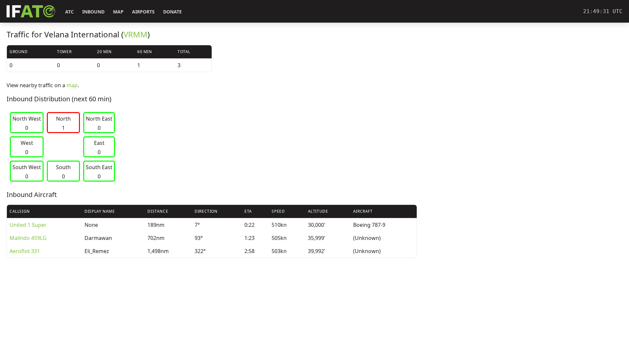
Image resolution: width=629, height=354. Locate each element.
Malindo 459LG (28, 238)
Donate (172, 12)
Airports (143, 12)
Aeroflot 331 (25, 251)
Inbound (93, 12)
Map (118, 12)
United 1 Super (28, 224)
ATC (69, 12)
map (72, 85)
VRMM (135, 34)
